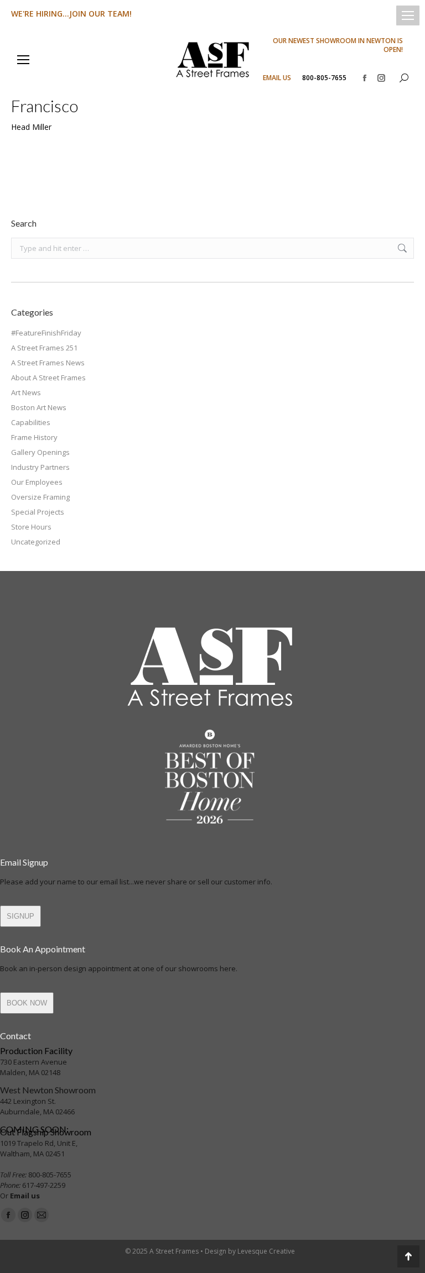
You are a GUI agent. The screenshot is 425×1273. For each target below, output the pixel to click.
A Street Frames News (48, 363)
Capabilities (30, 422)
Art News (26, 392)
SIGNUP (20, 916)
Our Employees (37, 482)
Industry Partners (40, 467)
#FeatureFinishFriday (46, 333)
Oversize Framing (40, 497)
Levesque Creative (266, 1251)
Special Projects (37, 512)
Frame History (34, 437)
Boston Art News (38, 407)
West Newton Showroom (48, 1090)
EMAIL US (277, 78)
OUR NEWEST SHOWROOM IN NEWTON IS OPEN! (338, 45)
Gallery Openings (40, 452)
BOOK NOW (27, 1003)
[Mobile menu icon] (407, 15)
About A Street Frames (48, 378)
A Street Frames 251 (44, 348)
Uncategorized (35, 542)
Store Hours (31, 527)
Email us (25, 1196)
